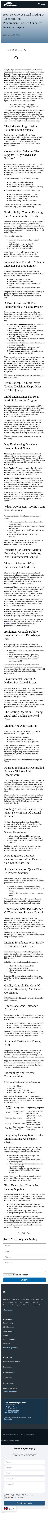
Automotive (7, 1378)
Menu (43, 4)
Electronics (7, 1367)
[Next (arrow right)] (4, 1512)
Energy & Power (9, 1372)
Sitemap (12, 1440)
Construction (8, 1383)
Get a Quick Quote (24, 1233)
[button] (24, 50)
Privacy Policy (5, 1440)
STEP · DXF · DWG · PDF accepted (19, 1495)
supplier (7, 624)
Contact (17, 1440)
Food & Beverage (10, 1388)
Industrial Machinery (11, 1361)
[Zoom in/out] (2, 1510)
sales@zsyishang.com (13, 1407)
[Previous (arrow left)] (2, 1512)
